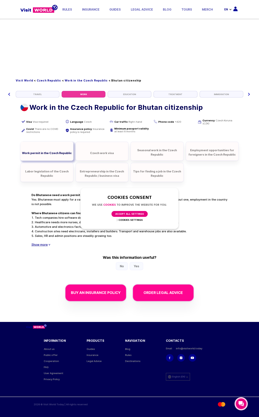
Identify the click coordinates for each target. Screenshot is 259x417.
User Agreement (53, 373)
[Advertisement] (129, 47)
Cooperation (51, 361)
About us (49, 349)
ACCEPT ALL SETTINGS (129, 214)
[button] (9, 94)
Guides (115, 9)
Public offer (51, 355)
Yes (136, 266)
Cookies (109, 205)
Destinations (132, 361)
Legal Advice (142, 9)
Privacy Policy (52, 379)
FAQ (46, 367)
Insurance (91, 9)
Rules (67, 9)
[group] (37, 94)
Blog (167, 9)
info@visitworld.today (189, 348)
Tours (186, 9)
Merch (207, 9)
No (122, 266)
